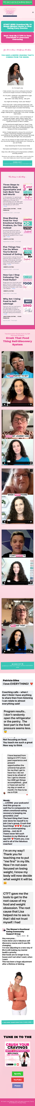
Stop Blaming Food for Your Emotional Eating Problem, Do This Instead (12, 223)
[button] (32, 12)
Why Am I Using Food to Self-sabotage (11, 301)
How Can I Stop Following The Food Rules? (11, 277)
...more (5, 206)
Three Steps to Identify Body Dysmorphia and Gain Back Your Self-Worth (12, 189)
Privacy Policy (22, 1102)
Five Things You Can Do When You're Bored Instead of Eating (12, 250)
